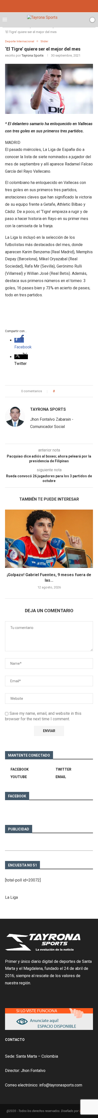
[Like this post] (57, 391)
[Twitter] (49, 6)
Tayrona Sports (32, 55)
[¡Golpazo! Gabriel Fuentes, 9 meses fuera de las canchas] (49, 539)
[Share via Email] (77, 391)
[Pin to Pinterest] (72, 391)
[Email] (56, 6)
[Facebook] (42, 6)
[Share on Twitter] (67, 391)
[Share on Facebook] (63, 391)
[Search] (83, 20)
